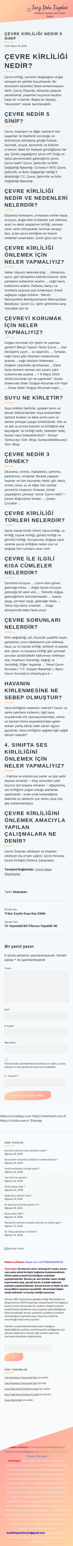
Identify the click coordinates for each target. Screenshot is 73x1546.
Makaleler (20, 892)
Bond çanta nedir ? (14, 1213)
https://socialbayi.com (15, 1116)
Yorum (7, 968)
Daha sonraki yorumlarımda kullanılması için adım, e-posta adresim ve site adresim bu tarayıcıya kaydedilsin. (34, 1065)
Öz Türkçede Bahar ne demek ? (20, 1231)
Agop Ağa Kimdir (13, 1400)
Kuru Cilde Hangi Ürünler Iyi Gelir (21, 1388)
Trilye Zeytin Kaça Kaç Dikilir (25, 913)
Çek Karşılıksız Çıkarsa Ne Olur (20, 1377)
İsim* (7, 1009)
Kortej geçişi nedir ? (14, 1186)
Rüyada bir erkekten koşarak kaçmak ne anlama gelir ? (33, 1222)
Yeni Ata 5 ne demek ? (16, 1177)
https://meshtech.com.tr (49, 1116)
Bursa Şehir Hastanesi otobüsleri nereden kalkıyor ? (31, 1159)
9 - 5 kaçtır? (11, 1076)
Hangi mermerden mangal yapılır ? (22, 1168)
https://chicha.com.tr (14, 1120)
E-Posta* (9, 1026)
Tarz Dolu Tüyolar (50, 8)
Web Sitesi (9, 1042)
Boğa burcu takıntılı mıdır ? (18, 1195)
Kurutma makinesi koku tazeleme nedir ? (25, 1150)
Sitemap (36, 1120)
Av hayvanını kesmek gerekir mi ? (21, 1204)
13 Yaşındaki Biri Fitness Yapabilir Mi (30, 926)
